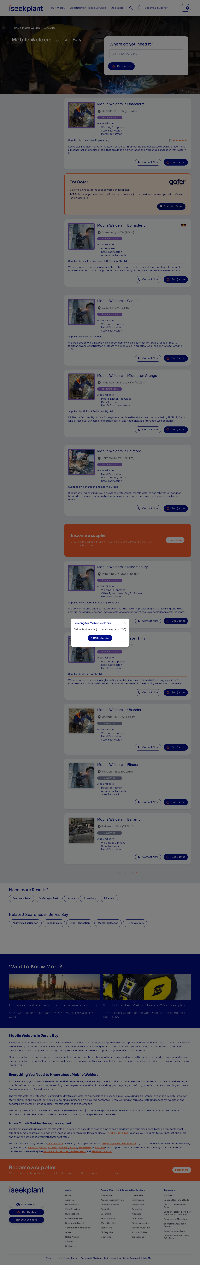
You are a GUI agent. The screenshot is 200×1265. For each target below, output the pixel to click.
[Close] (124, 623)
